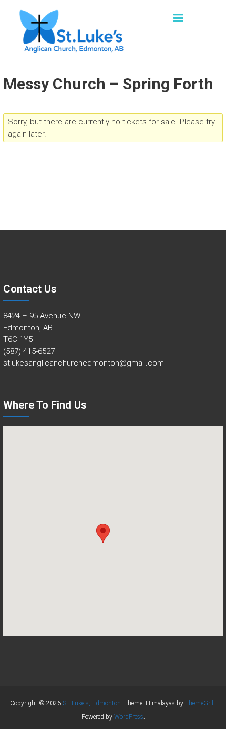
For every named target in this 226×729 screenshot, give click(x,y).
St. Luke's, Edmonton (92, 703)
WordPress (128, 717)
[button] (103, 533)
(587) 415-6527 (29, 351)
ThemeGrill (200, 703)
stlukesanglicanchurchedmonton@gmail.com (83, 363)
